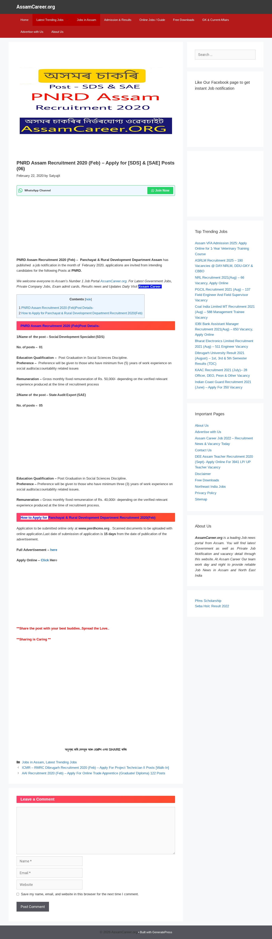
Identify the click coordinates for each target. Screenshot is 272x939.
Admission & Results (117, 19)
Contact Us (203, 450)
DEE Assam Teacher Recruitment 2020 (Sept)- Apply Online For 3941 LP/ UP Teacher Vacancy (224, 462)
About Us (57, 31)
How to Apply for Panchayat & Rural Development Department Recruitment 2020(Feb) (80, 313)
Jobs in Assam (86, 19)
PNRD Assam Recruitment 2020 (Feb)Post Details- (56, 307)
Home (24, 19)
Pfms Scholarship (208, 601)
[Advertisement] (96, 228)
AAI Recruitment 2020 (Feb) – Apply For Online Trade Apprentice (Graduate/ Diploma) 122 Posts (93, 773)
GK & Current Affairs (215, 19)
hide (88, 299)
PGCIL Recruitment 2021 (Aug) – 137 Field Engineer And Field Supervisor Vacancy (222, 295)
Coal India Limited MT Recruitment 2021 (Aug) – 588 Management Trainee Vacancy (225, 312)
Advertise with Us (32, 31)
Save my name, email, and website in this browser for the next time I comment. (80, 894)
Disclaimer (203, 474)
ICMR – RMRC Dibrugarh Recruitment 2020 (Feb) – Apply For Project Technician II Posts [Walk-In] (95, 768)
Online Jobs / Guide (152, 19)
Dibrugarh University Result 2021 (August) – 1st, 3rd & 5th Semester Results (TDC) (221, 358)
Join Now (162, 190)
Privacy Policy (205, 493)
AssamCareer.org (36, 7)
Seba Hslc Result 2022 (212, 606)
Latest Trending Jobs (50, 19)
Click (45, 560)
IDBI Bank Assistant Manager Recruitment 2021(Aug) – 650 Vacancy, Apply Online (224, 329)
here (53, 550)
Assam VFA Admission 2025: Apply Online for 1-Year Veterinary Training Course (222, 248)
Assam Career (149, 286)
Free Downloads (183, 19)
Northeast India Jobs (210, 486)
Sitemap (201, 499)
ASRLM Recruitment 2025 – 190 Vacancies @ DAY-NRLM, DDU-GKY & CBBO (224, 266)
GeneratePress (162, 932)
